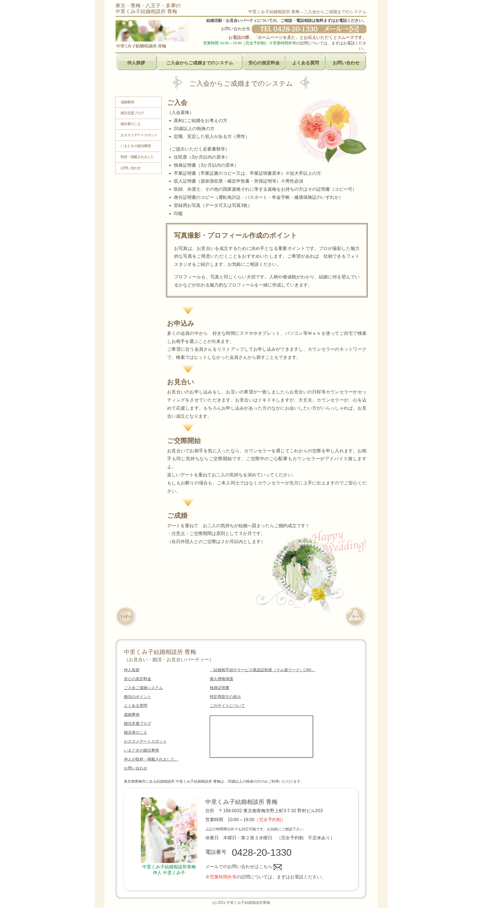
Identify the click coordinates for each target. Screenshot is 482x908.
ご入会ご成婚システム (143, 688)
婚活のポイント (137, 697)
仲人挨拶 (136, 62)
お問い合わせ (346, 62)
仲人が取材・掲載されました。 (151, 759)
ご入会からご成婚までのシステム (199, 62)
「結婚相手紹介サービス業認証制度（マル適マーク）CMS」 (262, 670)
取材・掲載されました (137, 157)
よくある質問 (305, 62)
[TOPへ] (126, 618)
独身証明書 (219, 688)
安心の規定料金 (264, 62)
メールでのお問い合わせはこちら (238, 866)
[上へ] (356, 618)
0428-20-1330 (261, 852)
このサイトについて (227, 706)
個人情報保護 (221, 679)
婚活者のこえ (130, 124)
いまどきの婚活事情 (135, 146)
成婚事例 (127, 102)
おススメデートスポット (138, 135)
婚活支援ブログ (132, 113)
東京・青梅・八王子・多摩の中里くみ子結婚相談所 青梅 (148, 8)
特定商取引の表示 (225, 697)
